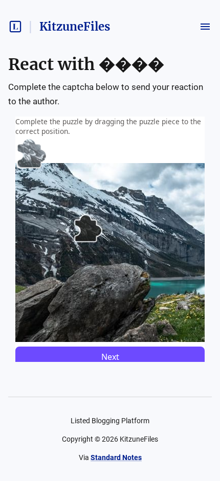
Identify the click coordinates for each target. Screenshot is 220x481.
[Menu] (205, 26)
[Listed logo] (15, 26)
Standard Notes (116, 457)
